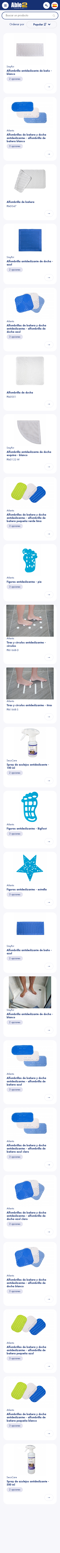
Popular (38, 24)
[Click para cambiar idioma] (54, 5)
